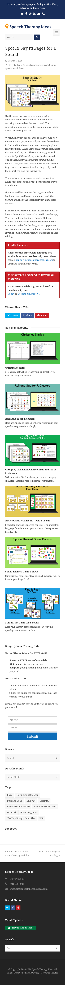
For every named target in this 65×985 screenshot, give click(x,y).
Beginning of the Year (27, 795)
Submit (32, 736)
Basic (9, 795)
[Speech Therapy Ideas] (28, 26)
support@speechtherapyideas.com (34, 260)
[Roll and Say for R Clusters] (32, 399)
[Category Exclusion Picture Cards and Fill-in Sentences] (32, 450)
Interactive (40, 65)
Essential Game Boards (18, 807)
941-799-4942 (17, 884)
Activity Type (14, 65)
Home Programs (28, 812)
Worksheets (18, 68)
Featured (11, 812)
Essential (44, 801)
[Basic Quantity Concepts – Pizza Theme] (32, 501)
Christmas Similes (15, 368)
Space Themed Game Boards (21, 571)
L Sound (51, 65)
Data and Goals (14, 801)
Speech (8, 68)
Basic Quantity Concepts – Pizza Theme (27, 520)
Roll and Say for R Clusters (20, 419)
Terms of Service (49, 973)
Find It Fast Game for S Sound (22, 622)
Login (11, 293)
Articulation (28, 65)
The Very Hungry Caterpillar (21, 818)
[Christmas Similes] (32, 348)
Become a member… (29, 293)
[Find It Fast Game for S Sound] (32, 603)
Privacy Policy (32, 973)
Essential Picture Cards (45, 807)
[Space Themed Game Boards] (32, 552)
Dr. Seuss (31, 801)
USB (42, 818)
